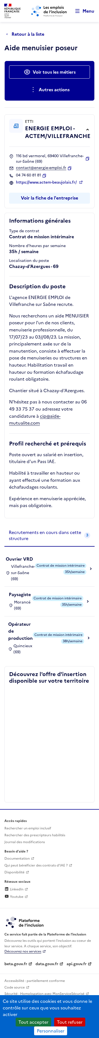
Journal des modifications (24, 842)
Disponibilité (14, 872)
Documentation (17, 858)
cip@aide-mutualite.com (35, 420)
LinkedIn (16, 889)
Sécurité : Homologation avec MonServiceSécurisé (44, 993)
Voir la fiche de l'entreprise (49, 198)
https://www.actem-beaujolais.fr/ (47, 182)
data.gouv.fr (46, 964)
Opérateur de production (20, 631)
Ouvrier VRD (19, 559)
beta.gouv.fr (15, 964)
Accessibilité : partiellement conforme (34, 980)
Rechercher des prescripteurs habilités (34, 835)
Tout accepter (33, 1022)
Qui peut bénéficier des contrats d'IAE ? (36, 865)
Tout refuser (69, 1022)
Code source (14, 987)
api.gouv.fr (77, 964)
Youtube (16, 896)
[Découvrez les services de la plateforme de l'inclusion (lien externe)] (25, 922)
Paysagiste (20, 594)
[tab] (49, 536)
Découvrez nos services (22, 951)
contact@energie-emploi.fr (41, 168)
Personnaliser (50, 1031)
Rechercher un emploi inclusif (27, 828)
